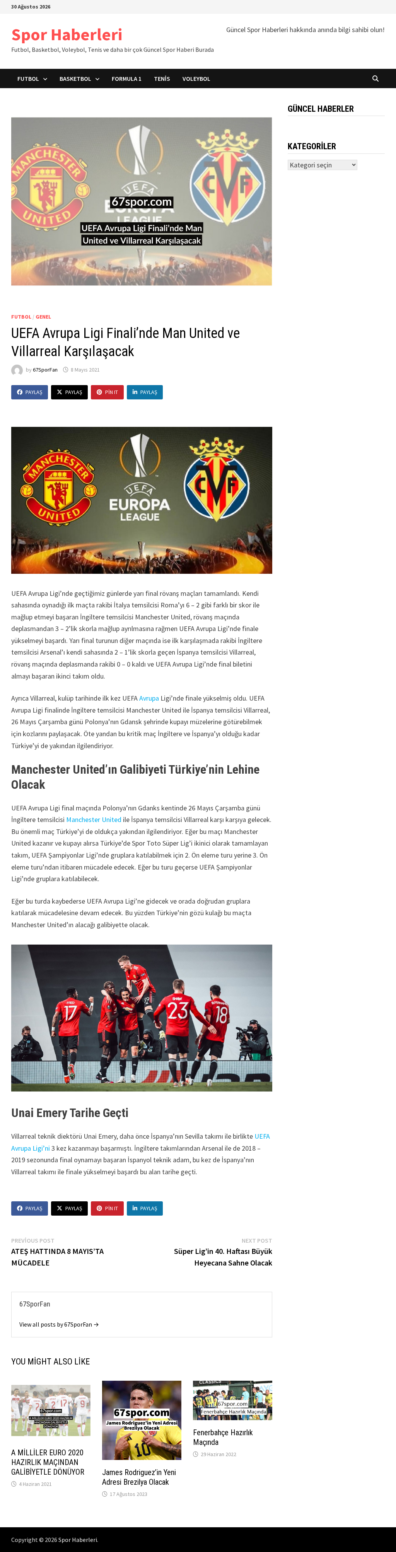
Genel (43, 316)
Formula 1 (127, 78)
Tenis (162, 78)
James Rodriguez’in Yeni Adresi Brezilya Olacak (139, 1477)
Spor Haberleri (66, 34)
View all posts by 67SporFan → (59, 1324)
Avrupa (149, 698)
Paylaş (34, 392)
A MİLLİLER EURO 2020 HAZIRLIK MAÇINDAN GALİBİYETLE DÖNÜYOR (47, 1462)
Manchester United (93, 819)
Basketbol (75, 78)
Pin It (111, 392)
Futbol (28, 78)
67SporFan (45, 369)
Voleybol (196, 78)
